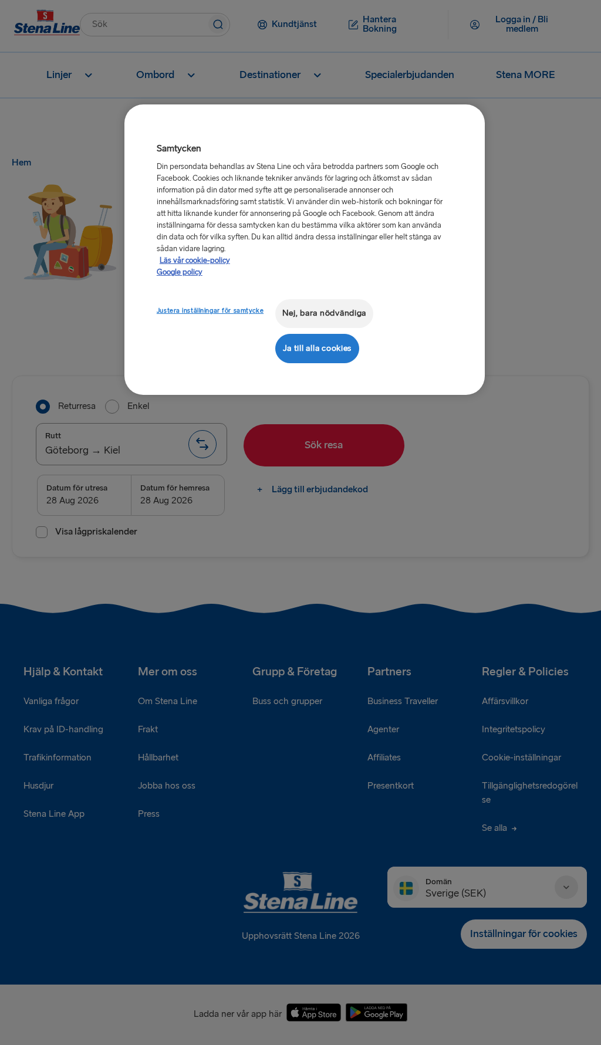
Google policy (179, 272)
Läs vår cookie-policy (195, 260)
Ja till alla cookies (317, 348)
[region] (304, 249)
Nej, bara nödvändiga (324, 313)
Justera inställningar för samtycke (210, 310)
